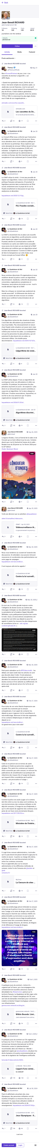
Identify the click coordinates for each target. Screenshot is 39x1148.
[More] (36, 121)
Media (19, 52)
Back (6, 2)
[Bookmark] (28, 121)
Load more (19, 1134)
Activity (7, 52)
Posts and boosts (8, 58)
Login (20, 1145)
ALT (33, 496)
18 (3, 30)
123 (12, 30)
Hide (32, 453)
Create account (9, 1145)
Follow (17, 46)
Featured (32, 52)
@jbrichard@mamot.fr (8, 25)
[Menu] (35, 46)
